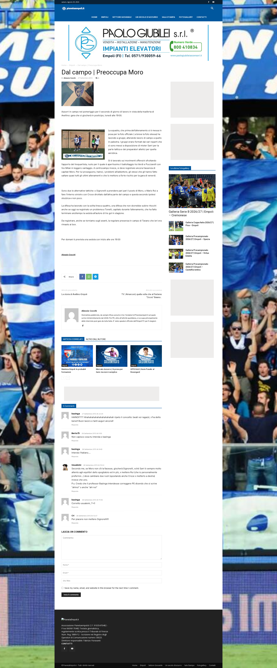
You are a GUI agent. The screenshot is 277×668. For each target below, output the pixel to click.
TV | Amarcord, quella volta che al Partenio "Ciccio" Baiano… (141, 296)
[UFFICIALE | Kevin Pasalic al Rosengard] (146, 356)
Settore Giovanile (121, 17)
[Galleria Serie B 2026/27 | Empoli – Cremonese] (192, 191)
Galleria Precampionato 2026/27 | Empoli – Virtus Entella (197, 253)
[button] (212, 8)
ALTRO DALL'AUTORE (96, 339)
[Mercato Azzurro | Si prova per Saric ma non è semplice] (111, 356)
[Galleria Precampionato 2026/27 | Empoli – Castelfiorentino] (176, 268)
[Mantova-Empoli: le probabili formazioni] (77, 356)
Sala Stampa (168, 17)
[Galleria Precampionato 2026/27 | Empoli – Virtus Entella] (176, 254)
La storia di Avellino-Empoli (74, 294)
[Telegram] (95, 277)
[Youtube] (213, 2)
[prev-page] (63, 378)
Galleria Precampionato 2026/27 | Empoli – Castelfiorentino (197, 267)
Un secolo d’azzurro (146, 17)
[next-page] (68, 378)
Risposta (75, 425)
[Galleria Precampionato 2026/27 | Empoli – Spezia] (176, 240)
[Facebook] (208, 2)
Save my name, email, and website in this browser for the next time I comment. (101, 588)
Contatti (202, 17)
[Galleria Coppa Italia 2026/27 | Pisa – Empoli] (176, 226)
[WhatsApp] (89, 277)
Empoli (104, 17)
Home (94, 17)
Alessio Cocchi (70, 78)
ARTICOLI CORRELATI (73, 339)
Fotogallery (186, 17)
